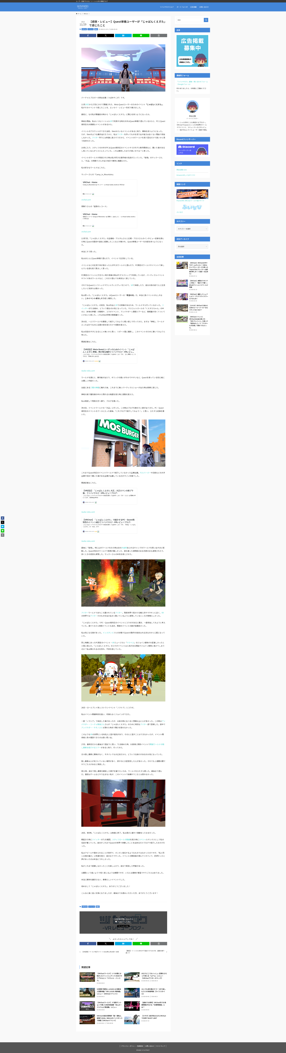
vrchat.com (86, 199)
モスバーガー (145, 472)
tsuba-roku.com (88, 370)
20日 (87, 104)
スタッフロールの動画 (121, 839)
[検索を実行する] (206, 20)
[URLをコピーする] (158, 35)
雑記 (96, 29)
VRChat (84, 29)
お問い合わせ (149, 1046)
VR (111, 121)
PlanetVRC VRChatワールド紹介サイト (190, 200)
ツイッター (96, 839)
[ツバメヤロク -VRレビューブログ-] (82, 7)
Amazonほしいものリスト (186, 175)
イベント (90, 29)
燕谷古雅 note (182, 170)
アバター (120, 134)
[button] (88, 35)
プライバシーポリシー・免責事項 (132, 1046)
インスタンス (108, 632)
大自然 (124, 547)
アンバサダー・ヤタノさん (92, 727)
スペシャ (142, 839)
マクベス (130, 642)
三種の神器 (94, 387)
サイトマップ (160, 1046)
